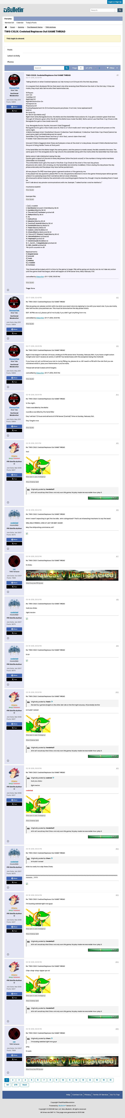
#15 (117, 1029)
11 (69, 1080)
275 (15, 1085)
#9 (117, 646)
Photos (10, 62)
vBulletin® (62, 1106)
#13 (117, 895)
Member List (9, 23)
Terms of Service (100, 1094)
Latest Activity (13, 56)
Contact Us (77, 1094)
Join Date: (10, 100)
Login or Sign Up (115, 2)
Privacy (87, 1094)
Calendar (19, 23)
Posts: (8, 102)
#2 (117, 298)
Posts (9, 50)
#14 (117, 962)
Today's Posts (31, 23)
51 (110, 1080)
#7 (117, 556)
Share (15, 106)
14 (90, 1080)
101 (7, 1085)
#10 (117, 692)
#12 (117, 849)
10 (63, 1080)
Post (15, 111)
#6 (117, 510)
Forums (8, 19)
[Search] (120, 10)
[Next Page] (99, 68)
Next (24, 1085)
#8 (117, 600)
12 (76, 1080)
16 (104, 1080)
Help (68, 1094)
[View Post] (52, 702)
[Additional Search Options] (116, 10)
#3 (117, 346)
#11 (117, 768)
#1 (118, 75)
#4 (117, 395)
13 (83, 1080)
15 (97, 1080)
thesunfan (40, 277)
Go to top (115, 1094)
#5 (117, 443)
